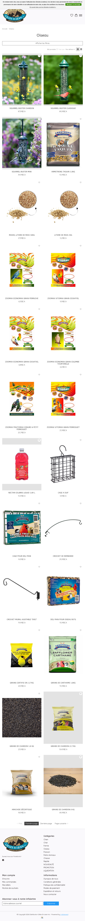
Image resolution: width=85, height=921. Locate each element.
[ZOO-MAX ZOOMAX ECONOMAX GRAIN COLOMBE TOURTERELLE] (63, 333)
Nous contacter (50, 894)
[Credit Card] (42, 918)
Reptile (46, 861)
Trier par (61, 49)
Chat (46, 843)
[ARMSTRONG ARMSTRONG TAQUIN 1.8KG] (63, 143)
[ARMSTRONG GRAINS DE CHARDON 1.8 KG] (21, 718)
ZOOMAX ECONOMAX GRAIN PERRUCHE (21, 298)
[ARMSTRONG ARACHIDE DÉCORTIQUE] (21, 781)
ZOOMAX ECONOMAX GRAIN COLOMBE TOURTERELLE (63, 363)
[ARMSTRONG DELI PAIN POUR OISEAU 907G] (63, 591)
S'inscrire (5, 879)
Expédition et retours (52, 891)
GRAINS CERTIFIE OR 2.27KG (22, 683)
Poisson (47, 852)
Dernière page (46, 823)
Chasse (47, 858)
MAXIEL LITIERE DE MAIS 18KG (22, 235)
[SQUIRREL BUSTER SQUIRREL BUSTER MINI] (21, 143)
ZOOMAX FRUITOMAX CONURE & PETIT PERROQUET (21, 428)
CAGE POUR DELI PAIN (22, 556)
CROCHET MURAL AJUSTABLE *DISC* (22, 619)
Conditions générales (52, 882)
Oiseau (46, 849)
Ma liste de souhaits (10, 888)
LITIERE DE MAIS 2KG (63, 235)
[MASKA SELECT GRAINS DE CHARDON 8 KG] (63, 781)
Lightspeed (64, 914)
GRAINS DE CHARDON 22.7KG (63, 746)
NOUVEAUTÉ (49, 864)
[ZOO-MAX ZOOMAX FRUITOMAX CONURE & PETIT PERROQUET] (21, 399)
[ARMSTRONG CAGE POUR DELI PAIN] (21, 527)
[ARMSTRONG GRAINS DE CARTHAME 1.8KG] (63, 654)
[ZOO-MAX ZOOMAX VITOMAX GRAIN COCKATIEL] (63, 270)
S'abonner (51, 903)
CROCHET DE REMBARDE (63, 556)
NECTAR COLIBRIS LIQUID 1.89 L (21, 493)
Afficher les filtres (43, 43)
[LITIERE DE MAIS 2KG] (63, 206)
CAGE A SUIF (63, 493)
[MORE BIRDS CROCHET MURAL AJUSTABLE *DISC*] (21, 591)
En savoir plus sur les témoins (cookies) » (43, 7)
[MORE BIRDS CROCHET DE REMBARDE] (63, 527)
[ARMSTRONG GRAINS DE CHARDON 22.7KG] (63, 718)
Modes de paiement (52, 888)
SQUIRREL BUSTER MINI (22, 172)
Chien (46, 839)
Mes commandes (9, 882)
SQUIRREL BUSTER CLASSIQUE (63, 108)
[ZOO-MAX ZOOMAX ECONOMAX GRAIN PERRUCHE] (21, 270)
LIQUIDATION (49, 871)
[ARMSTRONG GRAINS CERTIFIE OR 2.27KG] (21, 654)
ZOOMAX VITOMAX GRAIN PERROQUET (63, 427)
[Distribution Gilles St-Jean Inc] (14, 15)
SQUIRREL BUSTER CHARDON (22, 108)
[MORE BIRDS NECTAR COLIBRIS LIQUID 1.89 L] (21, 464)
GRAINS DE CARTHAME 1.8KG (63, 683)
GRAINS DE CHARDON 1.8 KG (22, 746)
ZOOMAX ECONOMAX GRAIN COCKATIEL (21, 362)
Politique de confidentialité (54, 885)
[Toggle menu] (80, 15)
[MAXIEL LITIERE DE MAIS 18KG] (21, 206)
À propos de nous (51, 879)
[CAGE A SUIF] (63, 464)
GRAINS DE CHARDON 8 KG (63, 810)
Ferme (46, 846)
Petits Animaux (50, 855)
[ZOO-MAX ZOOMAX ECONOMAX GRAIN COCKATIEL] (21, 333)
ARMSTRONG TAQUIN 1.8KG (63, 172)
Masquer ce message (73, 4)
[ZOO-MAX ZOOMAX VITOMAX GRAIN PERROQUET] (63, 399)
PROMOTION (49, 867)
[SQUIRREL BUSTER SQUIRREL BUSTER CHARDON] (21, 80)
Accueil (4, 29)
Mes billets (6, 885)
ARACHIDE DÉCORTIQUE (22, 810)
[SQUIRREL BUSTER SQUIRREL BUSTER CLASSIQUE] (63, 80)
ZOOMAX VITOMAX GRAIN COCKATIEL (63, 298)
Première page (32, 823)
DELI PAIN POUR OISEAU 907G (63, 619)
